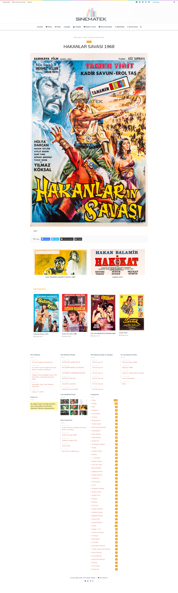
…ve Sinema (96, 458)
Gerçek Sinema (97, 475)
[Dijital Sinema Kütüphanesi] (89, 14)
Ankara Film (96, 519)
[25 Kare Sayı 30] (74, 401)
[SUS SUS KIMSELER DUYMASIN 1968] (103, 312)
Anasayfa (40, 27)
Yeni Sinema (96, 414)
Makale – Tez (96, 529)
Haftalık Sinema (97, 512)
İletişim (30, 2)
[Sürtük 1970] (132, 312)
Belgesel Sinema (97, 516)
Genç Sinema (96, 434)
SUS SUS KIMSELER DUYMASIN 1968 (103, 333)
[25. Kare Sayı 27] (64, 407)
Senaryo (94, 499)
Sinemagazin (96, 431)
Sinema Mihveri (97, 522)
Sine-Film (95, 505)
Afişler (58, 27)
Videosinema (96, 437)
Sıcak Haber (96, 566)
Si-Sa (93, 485)
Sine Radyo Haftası (98, 444)
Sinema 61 (95, 410)
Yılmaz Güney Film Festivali (101, 549)
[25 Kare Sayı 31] (64, 401)
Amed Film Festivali (98, 559)
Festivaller (95, 542)
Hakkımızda (6, 2)
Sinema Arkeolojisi (106, 27)
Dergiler (67, 27)
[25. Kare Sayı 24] (74, 412)
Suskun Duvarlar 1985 (69, 334)
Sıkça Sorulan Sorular (18, 2)
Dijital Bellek (120, 27)
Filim (93, 407)
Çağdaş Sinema (97, 471)
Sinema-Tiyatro (97, 451)
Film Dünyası (96, 482)
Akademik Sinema (98, 488)
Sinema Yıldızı (96, 492)
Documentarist (97, 556)
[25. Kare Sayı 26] (64, 412)
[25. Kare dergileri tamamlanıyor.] (83, 401)
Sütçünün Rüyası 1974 (40, 334)
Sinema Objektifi (97, 509)
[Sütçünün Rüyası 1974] (46, 313)
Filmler (49, 27)
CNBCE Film (96, 495)
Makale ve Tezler (90, 27)
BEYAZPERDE (96, 468)
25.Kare (94, 417)
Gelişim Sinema (97, 461)
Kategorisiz (95, 569)
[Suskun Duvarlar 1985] (74, 313)
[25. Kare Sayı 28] (83, 407)
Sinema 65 (95, 441)
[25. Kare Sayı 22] (83, 412)
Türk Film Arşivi (97, 465)
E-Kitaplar (77, 27)
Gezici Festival (96, 552)
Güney (94, 448)
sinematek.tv (104, 578)
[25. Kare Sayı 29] (74, 407)
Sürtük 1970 (123, 333)
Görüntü (94, 502)
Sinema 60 (95, 478)
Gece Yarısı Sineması (99, 427)
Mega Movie (96, 420)
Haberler (94, 562)
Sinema (94, 454)
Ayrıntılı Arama (133, 27)
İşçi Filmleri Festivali (98, 546)
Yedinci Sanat (96, 424)
